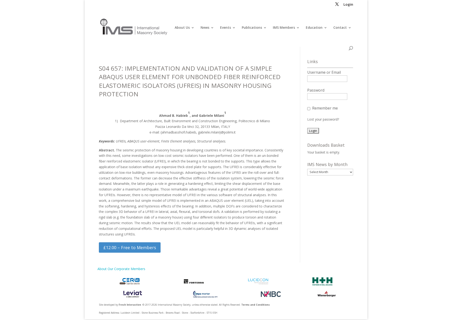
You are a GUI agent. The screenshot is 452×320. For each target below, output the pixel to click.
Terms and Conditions (255, 304)
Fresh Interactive (130, 304)
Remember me (325, 108)
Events (225, 28)
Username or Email (324, 72)
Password (315, 90)
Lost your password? (323, 119)
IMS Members (284, 28)
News (205, 28)
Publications (252, 28)
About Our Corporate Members (121, 269)
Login (348, 5)
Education (314, 28)
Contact (340, 28)
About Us (182, 28)
